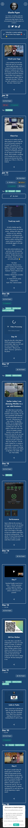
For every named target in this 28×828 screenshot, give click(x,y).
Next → (16, 824)
